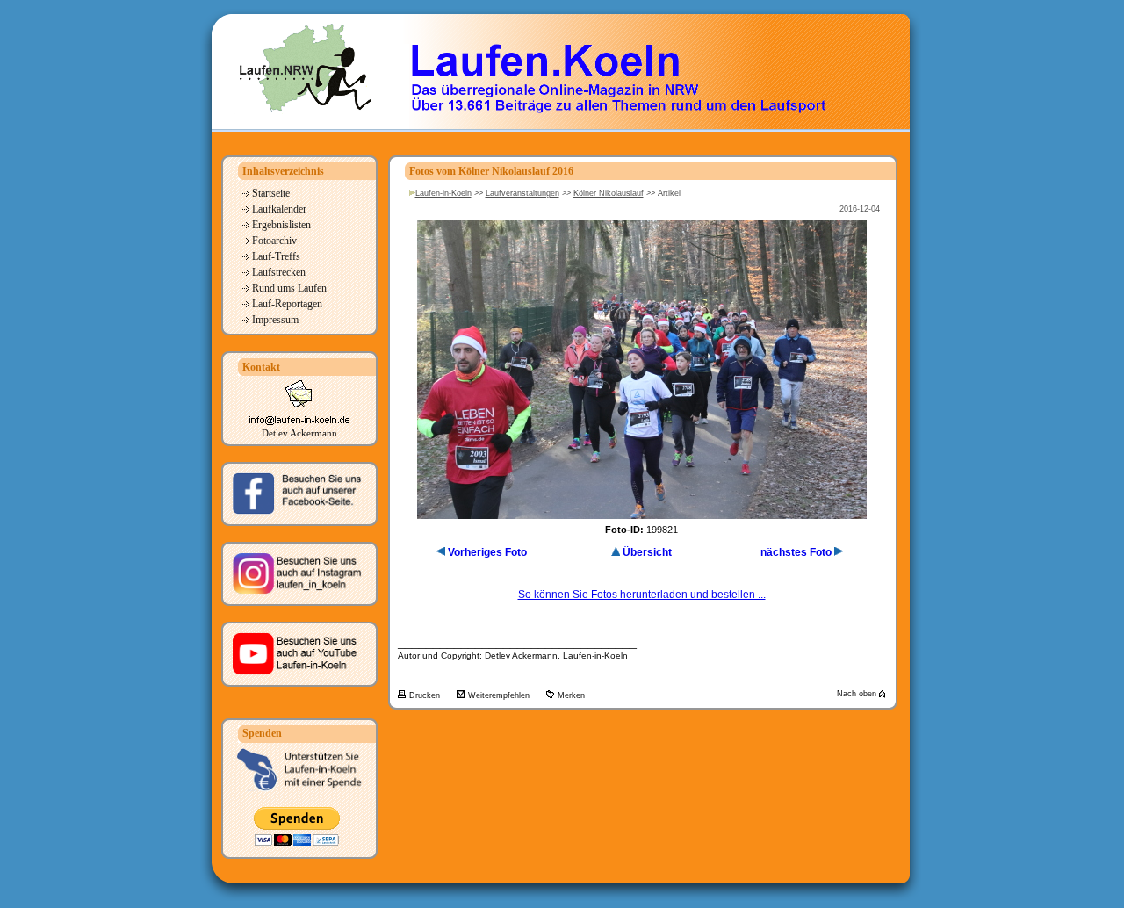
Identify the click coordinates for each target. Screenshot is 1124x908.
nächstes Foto (796, 552)
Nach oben (858, 693)
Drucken (426, 695)
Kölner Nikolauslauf (608, 193)
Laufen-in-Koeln (443, 193)
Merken (571, 695)
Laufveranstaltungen (522, 193)
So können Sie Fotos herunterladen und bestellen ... (642, 594)
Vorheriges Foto (487, 552)
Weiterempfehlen (500, 695)
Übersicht (647, 552)
